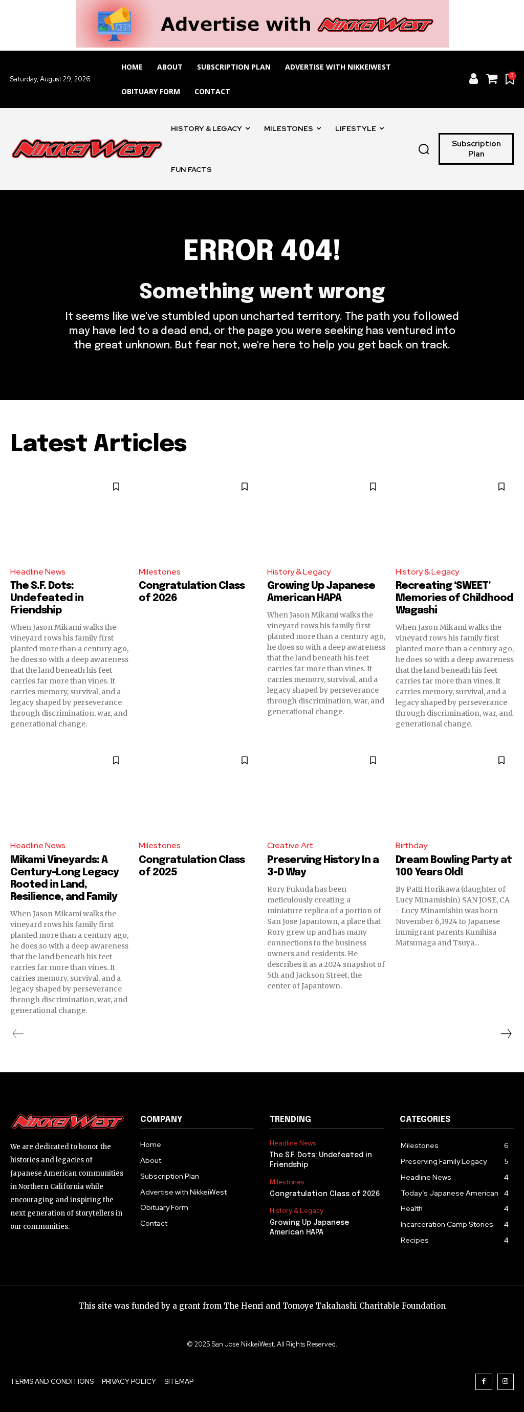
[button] (424, 149)
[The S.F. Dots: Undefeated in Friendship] (69, 515)
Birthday (411, 845)
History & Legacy (299, 571)
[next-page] (505, 1034)
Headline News (38, 571)
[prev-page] (18, 1034)
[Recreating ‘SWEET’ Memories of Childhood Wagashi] (455, 515)
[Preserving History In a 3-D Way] (326, 789)
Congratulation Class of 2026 (325, 1194)
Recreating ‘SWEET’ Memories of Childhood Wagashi (454, 598)
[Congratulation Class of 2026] (198, 515)
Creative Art (290, 845)
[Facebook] (483, 1382)
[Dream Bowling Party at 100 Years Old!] (455, 789)
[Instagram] (505, 1382)
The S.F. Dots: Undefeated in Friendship (46, 598)
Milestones (160, 571)
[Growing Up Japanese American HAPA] (326, 515)
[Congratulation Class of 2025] (198, 789)
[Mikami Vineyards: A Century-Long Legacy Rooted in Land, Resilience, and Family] (69, 789)
